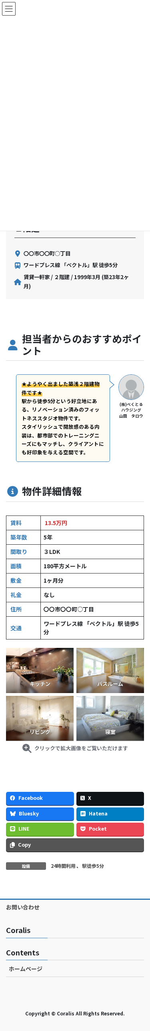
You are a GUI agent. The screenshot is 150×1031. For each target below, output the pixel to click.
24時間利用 (63, 865)
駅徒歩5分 (93, 865)
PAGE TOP (138, 992)
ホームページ (25, 969)
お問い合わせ (23, 907)
